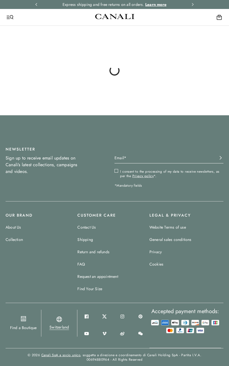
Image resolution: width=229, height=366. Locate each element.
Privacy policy (143, 176)
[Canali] (114, 17)
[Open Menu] (10, 17)
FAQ (81, 264)
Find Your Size (89, 289)
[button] (59, 327)
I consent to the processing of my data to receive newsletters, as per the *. (169, 173)
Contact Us (86, 227)
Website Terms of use (167, 227)
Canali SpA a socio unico (60, 355)
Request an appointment (97, 276)
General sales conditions (170, 239)
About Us (13, 227)
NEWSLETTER (20, 149)
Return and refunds (93, 252)
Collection (14, 239)
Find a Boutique (23, 327)
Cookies (156, 264)
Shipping (85, 239)
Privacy (155, 252)
